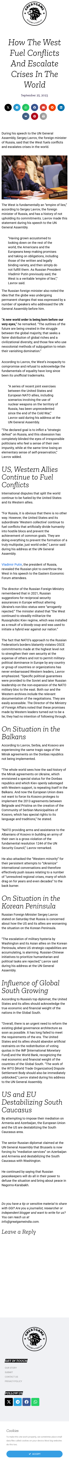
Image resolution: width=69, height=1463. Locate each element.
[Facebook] (26, 1402)
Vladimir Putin (12, 564)
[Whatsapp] (35, 1402)
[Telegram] (18, 1402)
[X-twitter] (9, 1402)
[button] (8, 107)
